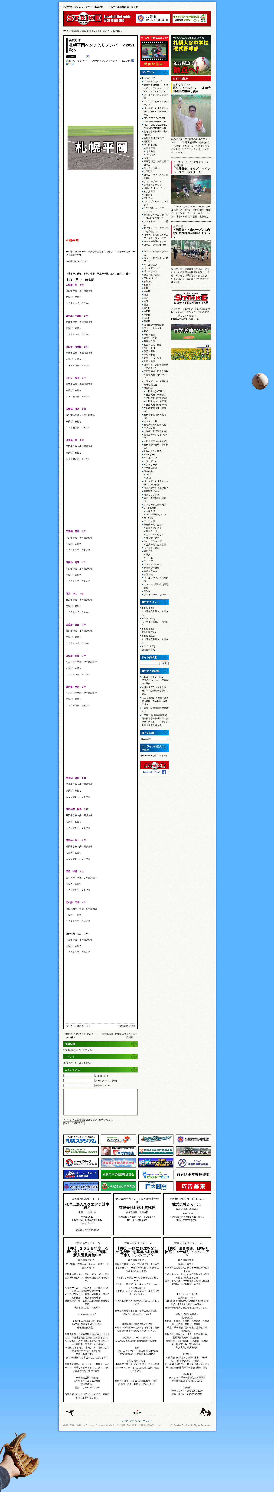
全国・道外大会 (151, 274)
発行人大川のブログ (154, 138)
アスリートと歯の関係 (155, 504)
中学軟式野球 (150, 468)
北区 (146, 304)
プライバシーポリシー (155, 594)
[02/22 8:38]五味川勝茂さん (149, 630)
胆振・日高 (149, 341)
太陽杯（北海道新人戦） (156, 431)
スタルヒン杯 (150, 421)
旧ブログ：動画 (151, 548)
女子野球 (148, 518)
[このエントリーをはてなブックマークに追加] (88, 56)
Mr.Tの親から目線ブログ (156, 488)
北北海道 (150, 151)
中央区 (147, 291)
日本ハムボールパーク (155, 188)
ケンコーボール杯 (153, 181)
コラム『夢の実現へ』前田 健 (156, 260)
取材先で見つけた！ (154, 524)
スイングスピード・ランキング (156, 103)
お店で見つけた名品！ (157, 544)
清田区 (147, 318)
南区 (146, 301)
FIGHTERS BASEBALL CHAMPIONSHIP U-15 (155, 120)
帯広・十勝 (149, 354)
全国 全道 (148, 574)
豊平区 (147, 308)
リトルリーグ (150, 458)
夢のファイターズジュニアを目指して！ (156, 230)
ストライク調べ (151, 168)
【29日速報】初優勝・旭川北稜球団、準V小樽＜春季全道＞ (155, 701)
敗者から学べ (150, 571)
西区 (146, 298)
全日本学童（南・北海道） (155, 416)
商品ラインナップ (153, 185)
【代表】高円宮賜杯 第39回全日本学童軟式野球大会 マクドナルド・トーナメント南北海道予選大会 (155, 720)
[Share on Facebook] (132, 61)
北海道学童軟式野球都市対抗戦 (156, 133)
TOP (65, 31)
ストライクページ (153, 564)
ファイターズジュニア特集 (156, 223)
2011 (148, 478)
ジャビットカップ (153, 328)
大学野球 (148, 171)
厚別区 (147, 314)
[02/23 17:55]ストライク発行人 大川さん (155, 621)
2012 (148, 474)
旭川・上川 (149, 348)
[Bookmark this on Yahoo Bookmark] (70, 64)
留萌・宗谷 (149, 351)
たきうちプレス (151, 494)
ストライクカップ (153, 81)
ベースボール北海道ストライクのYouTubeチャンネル (156, 111)
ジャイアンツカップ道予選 (156, 96)
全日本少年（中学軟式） (156, 441)
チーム (149, 558)
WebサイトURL (103, 1085)
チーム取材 (149, 521)
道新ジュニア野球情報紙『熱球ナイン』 (156, 366)
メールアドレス (106, 1080)
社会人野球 (149, 191)
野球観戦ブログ (151, 491)
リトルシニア (150, 264)
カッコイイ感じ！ (155, 534)
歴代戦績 (148, 388)
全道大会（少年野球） (157, 404)
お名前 (102, 1075)
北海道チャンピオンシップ (156, 436)
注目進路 (148, 198)
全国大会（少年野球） (157, 401)
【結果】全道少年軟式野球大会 (155, 710)
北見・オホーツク (153, 358)
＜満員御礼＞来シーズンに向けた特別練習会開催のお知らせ (191, 233)
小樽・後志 (149, 334)
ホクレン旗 (149, 428)
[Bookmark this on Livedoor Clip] (73, 64)
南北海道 (150, 148)
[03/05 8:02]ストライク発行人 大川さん (155, 611)
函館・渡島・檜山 (153, 344)
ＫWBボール (150, 454)
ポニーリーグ (150, 271)
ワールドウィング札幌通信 (156, 579)
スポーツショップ (153, 541)
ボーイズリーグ (151, 268)
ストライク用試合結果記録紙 (156, 586)
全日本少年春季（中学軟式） (156, 446)
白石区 (147, 311)
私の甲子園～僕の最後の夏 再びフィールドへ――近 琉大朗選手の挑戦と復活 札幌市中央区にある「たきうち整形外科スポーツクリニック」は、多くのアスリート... (190, 146)
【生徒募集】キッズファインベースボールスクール (191, 170)
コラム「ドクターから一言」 (156, 253)
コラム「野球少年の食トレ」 (156, 246)
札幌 (146, 288)
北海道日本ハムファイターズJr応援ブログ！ (156, 216)
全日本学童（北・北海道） (155, 410)
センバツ (150, 155)
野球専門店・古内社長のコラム (156, 163)
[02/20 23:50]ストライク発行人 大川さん (155, 639)
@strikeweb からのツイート (154, 755)
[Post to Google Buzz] (67, 64)
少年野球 (150, 511)
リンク (147, 591)
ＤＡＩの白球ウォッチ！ (156, 241)
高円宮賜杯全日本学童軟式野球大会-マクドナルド (156, 374)
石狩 (146, 331)
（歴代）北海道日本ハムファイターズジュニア (156, 236)
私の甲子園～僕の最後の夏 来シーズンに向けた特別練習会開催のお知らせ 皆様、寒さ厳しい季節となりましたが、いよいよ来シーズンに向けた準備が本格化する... (190, 275)
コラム (147, 158)
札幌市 (147, 284)
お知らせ (148, 281)
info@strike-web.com (76, 261)
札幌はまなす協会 (153, 451)
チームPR (148, 561)
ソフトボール (150, 461)
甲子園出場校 (150, 145)
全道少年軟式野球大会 (155, 424)
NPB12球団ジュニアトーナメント (156, 210)
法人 (148, 554)
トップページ (148, 78)
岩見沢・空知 (150, 338)
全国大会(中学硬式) (155, 391)
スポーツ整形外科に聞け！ (155, 499)
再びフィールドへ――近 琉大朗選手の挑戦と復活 (192, 89)
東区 (146, 294)
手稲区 (147, 321)
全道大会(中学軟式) (155, 394)
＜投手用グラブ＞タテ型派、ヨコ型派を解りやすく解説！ (155, 690)
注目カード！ (152, 531)
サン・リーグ (150, 464)
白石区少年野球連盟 (154, 324)
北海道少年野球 (151, 568)
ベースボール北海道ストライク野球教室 (156, 483)
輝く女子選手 (152, 538)
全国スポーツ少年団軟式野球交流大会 (156, 383)
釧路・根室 (149, 361)
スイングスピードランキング (156, 203)
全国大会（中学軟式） (157, 398)
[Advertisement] (100, 97)
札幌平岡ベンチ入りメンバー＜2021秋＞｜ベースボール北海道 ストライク (100, 7)
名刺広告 (148, 551)
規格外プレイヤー (155, 528)
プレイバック (150, 278)
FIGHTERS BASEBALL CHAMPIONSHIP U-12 (155, 126)
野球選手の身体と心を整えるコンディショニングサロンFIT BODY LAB (156, 88)
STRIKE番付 (150, 508)
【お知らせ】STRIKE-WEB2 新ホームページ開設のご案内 (155, 680)
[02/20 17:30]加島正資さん (148, 648)
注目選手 (148, 194)
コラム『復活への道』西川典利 (156, 176)
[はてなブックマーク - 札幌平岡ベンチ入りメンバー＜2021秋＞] (98, 60)
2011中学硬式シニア (156, 514)
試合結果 (148, 471)
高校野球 (75, 31)
